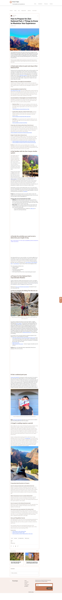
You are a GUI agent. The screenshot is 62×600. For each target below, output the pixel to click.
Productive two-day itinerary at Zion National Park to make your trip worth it (32, 562)
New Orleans (34, 10)
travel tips (15, 538)
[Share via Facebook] (11, 546)
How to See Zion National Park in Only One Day (16, 562)
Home (26, 580)
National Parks (23, 10)
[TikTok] (60, 298)
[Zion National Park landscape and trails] (32, 556)
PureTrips (15, 2)
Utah (19, 10)
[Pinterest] (60, 301)
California (29, 10)
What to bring (27, 538)
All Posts (11, 10)
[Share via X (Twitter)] (13, 546)
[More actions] (37, 15)
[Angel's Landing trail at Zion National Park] (17, 556)
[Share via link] (17, 546)
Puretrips (15, 581)
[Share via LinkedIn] (15, 546)
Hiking (15, 10)
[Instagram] (60, 300)
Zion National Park (21, 538)
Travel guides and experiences (18, 4)
